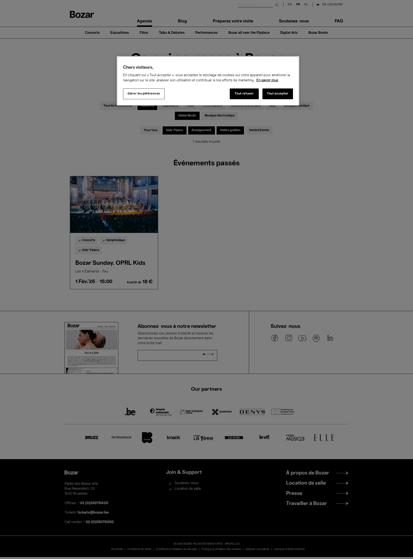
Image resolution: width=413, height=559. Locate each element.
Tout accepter (277, 93)
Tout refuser (244, 93)
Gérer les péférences (144, 93)
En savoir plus (267, 80)
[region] (208, 81)
